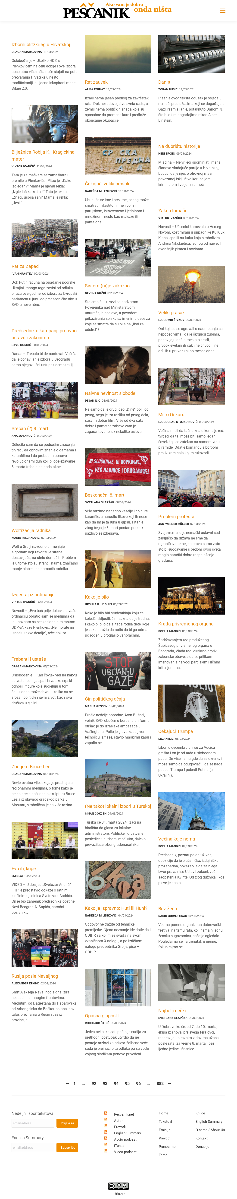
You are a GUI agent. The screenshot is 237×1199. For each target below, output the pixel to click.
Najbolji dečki (172, 1010)
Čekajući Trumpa (175, 731)
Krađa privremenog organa (186, 624)
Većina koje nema (176, 839)
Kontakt (202, 1138)
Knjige (200, 1113)
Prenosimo (167, 1147)
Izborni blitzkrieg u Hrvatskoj (41, 44)
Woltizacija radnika (31, 530)
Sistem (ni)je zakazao (107, 286)
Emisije (164, 1130)
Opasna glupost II (103, 1015)
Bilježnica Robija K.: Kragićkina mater (43, 155)
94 (116, 1083)
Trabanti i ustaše (29, 659)
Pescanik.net (124, 1114)
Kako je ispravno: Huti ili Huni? (116, 908)
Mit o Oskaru (171, 414)
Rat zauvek (96, 82)
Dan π (164, 82)
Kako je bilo (97, 597)
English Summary (28, 1137)
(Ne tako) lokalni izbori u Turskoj (118, 806)
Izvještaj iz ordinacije (33, 594)
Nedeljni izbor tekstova (32, 1113)
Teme (163, 1155)
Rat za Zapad (25, 266)
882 (160, 1083)
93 (105, 1083)
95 (127, 1083)
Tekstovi (165, 1122)
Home (163, 1113)
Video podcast (125, 1152)
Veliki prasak (171, 312)
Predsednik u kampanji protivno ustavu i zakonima (44, 334)
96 (138, 1083)
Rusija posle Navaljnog (35, 976)
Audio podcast (125, 1139)
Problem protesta (176, 516)
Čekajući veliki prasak (107, 184)
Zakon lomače (172, 210)
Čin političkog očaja (105, 699)
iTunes (119, 1146)
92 (94, 1083)
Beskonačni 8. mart (105, 495)
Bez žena (167, 908)
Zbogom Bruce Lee (31, 766)
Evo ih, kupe (24, 868)
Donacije (202, 1147)
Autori (119, 1121)
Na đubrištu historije (179, 146)
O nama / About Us (210, 1130)
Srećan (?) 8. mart (30, 428)
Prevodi (120, 1127)
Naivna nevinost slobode (110, 393)
